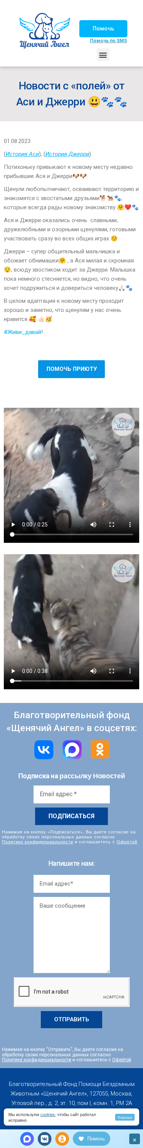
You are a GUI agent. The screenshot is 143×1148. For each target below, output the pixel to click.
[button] (103, 28)
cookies (47, 1114)
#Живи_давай (22, 332)
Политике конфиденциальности (37, 841)
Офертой (127, 841)
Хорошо (124, 1117)
